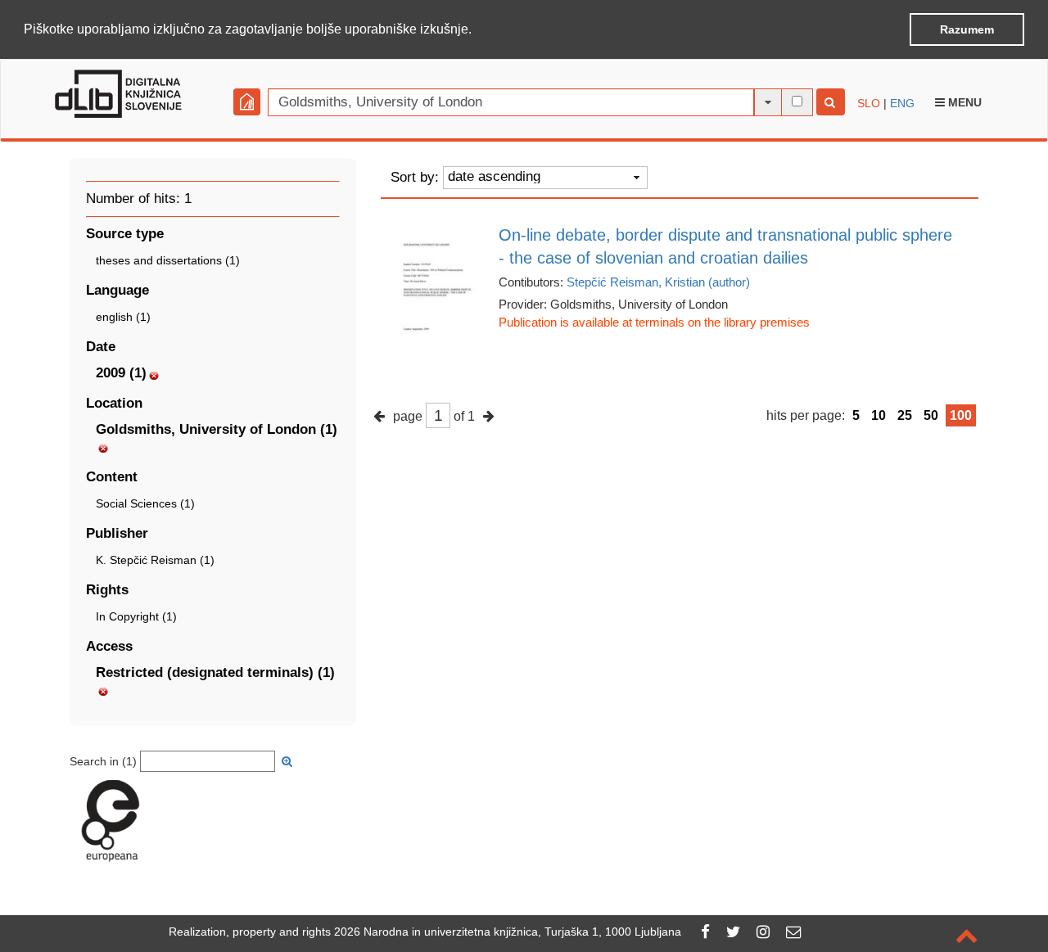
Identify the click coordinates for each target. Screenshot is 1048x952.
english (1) (123, 316)
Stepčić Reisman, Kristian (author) (658, 282)
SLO (868, 103)
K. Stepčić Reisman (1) (155, 559)
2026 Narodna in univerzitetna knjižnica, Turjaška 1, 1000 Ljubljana (507, 931)
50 (931, 415)
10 (878, 415)
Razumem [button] (967, 29)
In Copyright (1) (136, 616)
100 (961, 415)
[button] (477, 30)
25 (904, 415)
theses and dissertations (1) (168, 260)
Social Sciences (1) (145, 503)
